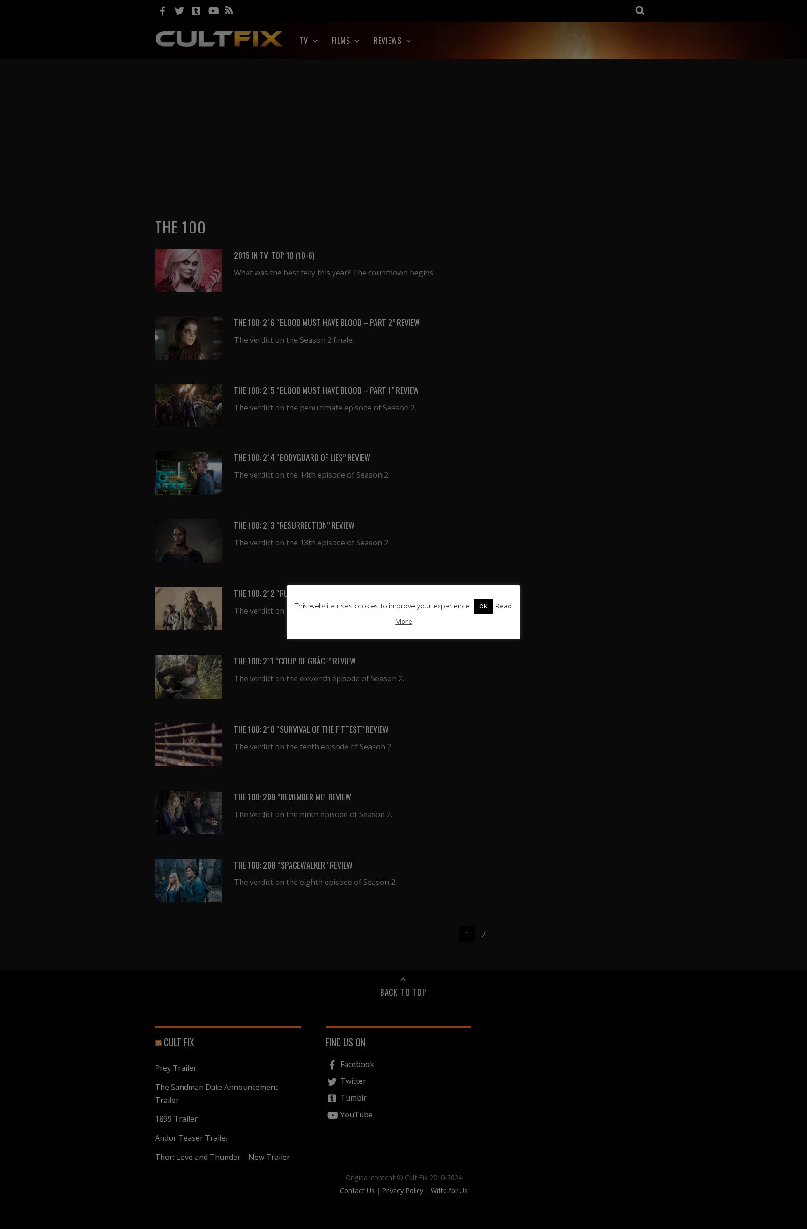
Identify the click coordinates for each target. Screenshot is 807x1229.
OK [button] (483, 606)
